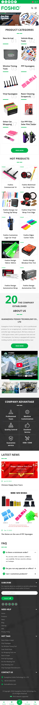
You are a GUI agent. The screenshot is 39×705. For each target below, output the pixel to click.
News (3, 619)
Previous (0, 388)
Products (4, 616)
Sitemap (3, 625)
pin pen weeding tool (8, 661)
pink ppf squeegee (7, 658)
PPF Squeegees (27, 66)
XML (2, 629)
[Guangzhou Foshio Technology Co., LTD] (10, 8)
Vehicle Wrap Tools (27, 39)
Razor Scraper (5, 655)
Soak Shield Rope (6, 649)
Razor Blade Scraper (7, 640)
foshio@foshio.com (10, 684)
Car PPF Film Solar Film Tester (28, 123)
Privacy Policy (5, 632)
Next (38, 388)
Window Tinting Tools (10, 67)
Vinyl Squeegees (10, 94)
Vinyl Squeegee (6, 643)
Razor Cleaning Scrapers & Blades (27, 95)
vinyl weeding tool (7, 665)
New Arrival (8, 38)
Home (3, 613)
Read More (19, 150)
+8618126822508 (10, 681)
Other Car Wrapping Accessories (8, 123)
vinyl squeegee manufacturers (10, 668)
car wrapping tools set (8, 652)
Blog (2, 622)
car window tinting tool (9, 646)
